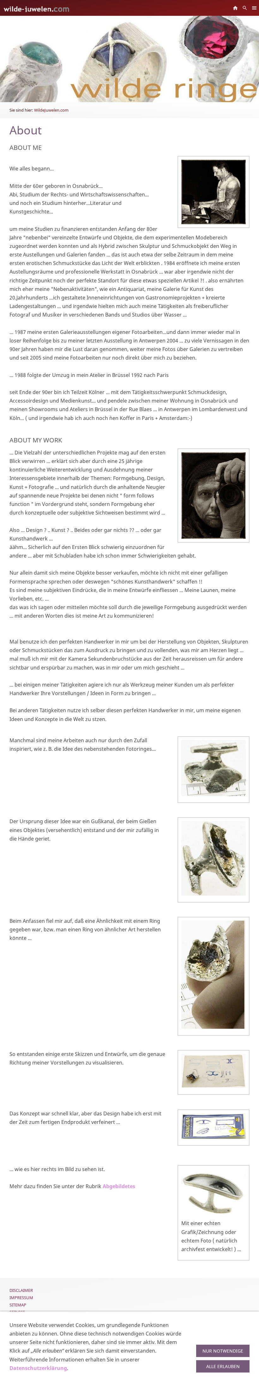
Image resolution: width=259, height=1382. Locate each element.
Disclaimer (21, 1290)
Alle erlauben (223, 1366)
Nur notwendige (222, 1351)
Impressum (21, 1297)
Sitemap (17, 1305)
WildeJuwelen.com (51, 110)
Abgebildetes (119, 1186)
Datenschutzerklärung (38, 1368)
